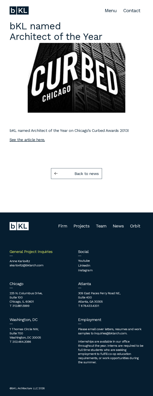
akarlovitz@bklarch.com (26, 265)
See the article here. (27, 139)
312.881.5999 (20, 306)
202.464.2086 (21, 342)
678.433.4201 (90, 306)
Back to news (87, 173)
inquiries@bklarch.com (110, 333)
